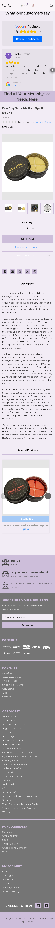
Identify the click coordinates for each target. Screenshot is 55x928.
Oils (4, 788)
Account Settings (11, 891)
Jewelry (6, 780)
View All (6, 851)
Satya (5, 839)
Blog (4, 692)
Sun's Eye (7, 831)
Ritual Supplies (10, 792)
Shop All (6, 732)
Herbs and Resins (11, 768)
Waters (6, 812)
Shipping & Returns (12, 684)
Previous (4, 496)
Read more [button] (13, 77)
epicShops (27, 921)
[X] (27, 271)
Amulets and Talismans (14, 724)
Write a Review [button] (44, 122)
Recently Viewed (11, 887)
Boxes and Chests (11, 748)
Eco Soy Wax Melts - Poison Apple (26, 525)
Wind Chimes (9, 720)
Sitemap (6, 696)
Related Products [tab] (27, 450)
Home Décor (9, 772)
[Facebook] (4, 271)
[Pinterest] (34, 271)
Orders (5, 871)
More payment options (27, 247)
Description (27, 283)
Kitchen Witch (9, 784)
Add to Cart (27, 519)
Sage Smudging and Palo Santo (19, 796)
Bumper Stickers (11, 744)
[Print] (19, 271)
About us (7, 672)
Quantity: (27, 222)
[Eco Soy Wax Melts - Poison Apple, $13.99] (26, 490)
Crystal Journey (10, 835)
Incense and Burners (13, 776)
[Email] (12, 271)
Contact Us (8, 688)
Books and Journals (12, 740)
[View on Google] (9, 56)
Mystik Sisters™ (10, 843)
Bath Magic (8, 736)
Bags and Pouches (12, 728)
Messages (7, 875)
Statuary (6, 800)
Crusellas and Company (14, 847)
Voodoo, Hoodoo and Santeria (18, 808)
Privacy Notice (10, 680)
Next (48, 496)
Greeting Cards (10, 760)
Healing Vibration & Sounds (16, 764)
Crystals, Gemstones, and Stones (19, 756)
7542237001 (17, 564)
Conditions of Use (11, 676)
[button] (2, 70)
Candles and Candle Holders (17, 752)
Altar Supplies (9, 716)
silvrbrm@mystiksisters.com (25, 576)
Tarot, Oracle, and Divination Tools (20, 804)
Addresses (7, 879)
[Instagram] (38, 905)
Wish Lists (7, 883)
